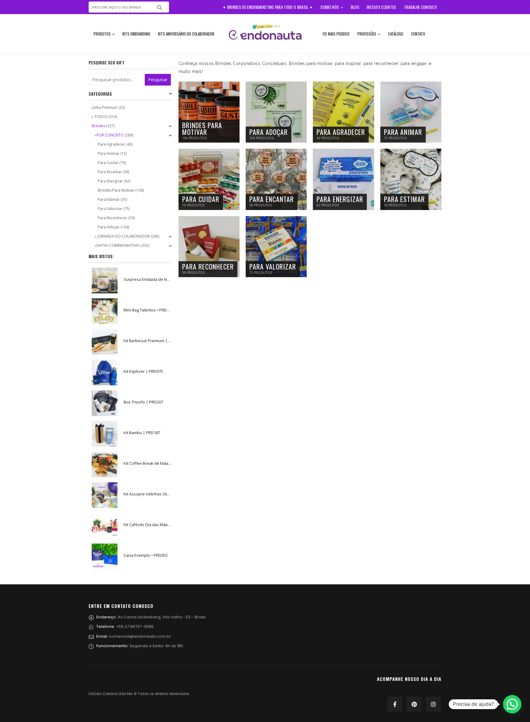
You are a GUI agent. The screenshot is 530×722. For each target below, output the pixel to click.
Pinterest (414, 704)
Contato (418, 34)
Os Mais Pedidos (336, 34)
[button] (512, 704)
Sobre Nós (330, 7)
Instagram (433, 704)
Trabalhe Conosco (420, 7)
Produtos (102, 34)
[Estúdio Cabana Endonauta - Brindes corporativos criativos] (265, 33)
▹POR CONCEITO (109, 135)
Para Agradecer (111, 144)
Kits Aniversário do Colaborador (186, 34)
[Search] (159, 7)
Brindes (98, 125)
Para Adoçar (109, 227)
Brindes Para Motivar (116, 190)
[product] (104, 280)
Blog (355, 7)
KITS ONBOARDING (136, 34)
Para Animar (108, 153)
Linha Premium (104, 107)
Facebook (394, 704)
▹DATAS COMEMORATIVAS (117, 245)
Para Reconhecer (112, 217)
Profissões (366, 34)
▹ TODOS (99, 116)
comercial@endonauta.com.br (140, 636)
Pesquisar (157, 79)
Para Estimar (109, 199)
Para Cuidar (108, 162)
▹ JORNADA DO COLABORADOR (122, 236)
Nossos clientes (381, 7)
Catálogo (395, 34)
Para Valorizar (110, 208)
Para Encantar (110, 171)
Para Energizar (110, 181)
